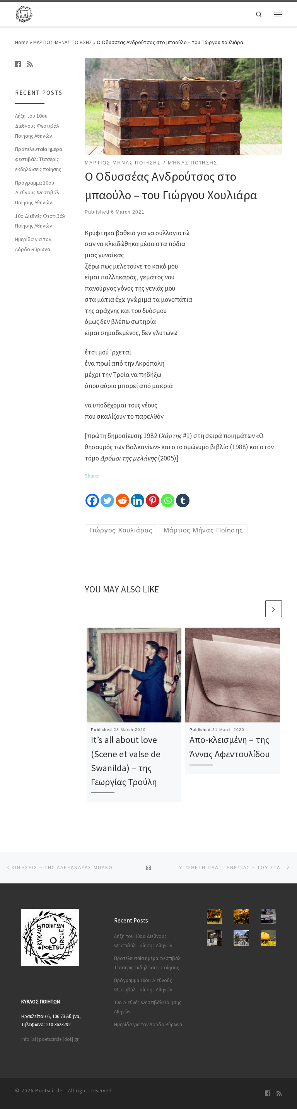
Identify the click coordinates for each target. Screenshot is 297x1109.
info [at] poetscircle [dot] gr (50, 1039)
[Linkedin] (137, 495)
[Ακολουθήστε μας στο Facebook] (18, 64)
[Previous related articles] (255, 608)
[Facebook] (92, 495)
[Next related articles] (273, 608)
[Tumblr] (182, 495)
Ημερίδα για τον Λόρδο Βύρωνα (33, 244)
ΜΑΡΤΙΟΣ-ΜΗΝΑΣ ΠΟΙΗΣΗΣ (62, 42)
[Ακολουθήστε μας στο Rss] (30, 64)
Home (22, 42)
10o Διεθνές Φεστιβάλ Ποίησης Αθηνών (40, 220)
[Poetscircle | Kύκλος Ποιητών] (24, 13)
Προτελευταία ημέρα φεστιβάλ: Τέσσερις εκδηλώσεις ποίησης (38, 159)
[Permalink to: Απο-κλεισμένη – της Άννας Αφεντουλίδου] (232, 675)
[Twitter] (107, 495)
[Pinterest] (152, 495)
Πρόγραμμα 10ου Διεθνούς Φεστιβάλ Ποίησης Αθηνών (37, 192)
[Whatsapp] (167, 495)
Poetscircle (48, 1090)
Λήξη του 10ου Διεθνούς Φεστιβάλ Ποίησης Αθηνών (37, 125)
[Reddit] (122, 495)
